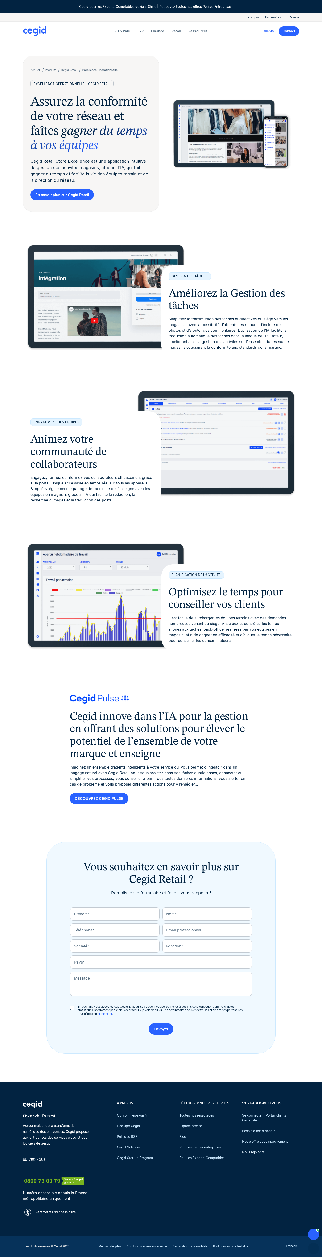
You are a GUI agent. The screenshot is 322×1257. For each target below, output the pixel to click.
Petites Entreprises (217, 6)
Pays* (79, 962)
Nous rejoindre (253, 1152)
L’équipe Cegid (128, 1126)
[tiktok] (59, 1168)
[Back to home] (67, 31)
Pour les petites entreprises (200, 1147)
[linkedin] (25, 1168)
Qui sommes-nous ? (132, 1115)
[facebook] (70, 1168)
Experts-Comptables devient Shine (129, 6)
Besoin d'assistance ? (258, 1131)
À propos (253, 17)
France (294, 17)
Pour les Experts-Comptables (201, 1158)
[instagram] (47, 1168)
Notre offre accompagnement (265, 1141)
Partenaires (273, 17)
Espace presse (190, 1126)
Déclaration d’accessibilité (190, 1246)
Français (292, 1246)
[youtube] (36, 1168)
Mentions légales (110, 1246)
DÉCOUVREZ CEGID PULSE (99, 798)
